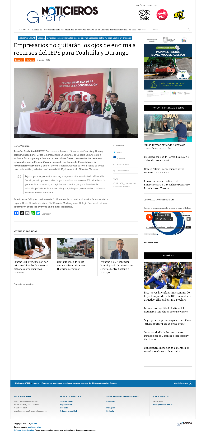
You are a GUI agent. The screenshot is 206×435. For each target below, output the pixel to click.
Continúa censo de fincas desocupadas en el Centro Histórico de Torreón (71, 265)
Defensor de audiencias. (24, 430)
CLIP (115, 183)
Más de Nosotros (181, 383)
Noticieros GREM (62, 14)
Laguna (18, 59)
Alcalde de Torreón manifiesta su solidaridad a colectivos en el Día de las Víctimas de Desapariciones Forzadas (84, 29)
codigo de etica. (34, 427)
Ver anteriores (151, 242)
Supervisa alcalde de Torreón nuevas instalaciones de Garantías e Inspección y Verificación (166, 336)
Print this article (123, 170)
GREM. (34, 423)
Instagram (110, 408)
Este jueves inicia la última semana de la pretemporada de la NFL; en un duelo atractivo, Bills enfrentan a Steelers (167, 296)
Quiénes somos (66, 401)
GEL (121, 183)
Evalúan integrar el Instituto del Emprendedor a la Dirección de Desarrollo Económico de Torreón (167, 185)
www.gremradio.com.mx (163, 404)
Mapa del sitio (66, 404)
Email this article (123, 164)
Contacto (64, 408)
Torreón (30, 59)
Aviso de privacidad (68, 411)
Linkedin (110, 411)
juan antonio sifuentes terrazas (124, 185)
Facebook (121, 158)
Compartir (46, 213)
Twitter (119, 152)
